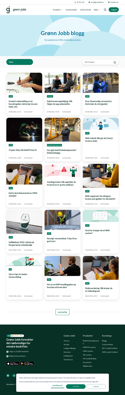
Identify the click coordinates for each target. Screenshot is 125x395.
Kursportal (87, 362)
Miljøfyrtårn (87, 366)
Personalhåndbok (89, 358)
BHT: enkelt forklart (109, 348)
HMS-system (88, 351)
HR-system (87, 355)
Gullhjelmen (68, 356)
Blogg (104, 341)
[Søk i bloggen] (114, 62)
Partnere (67, 352)
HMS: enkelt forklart (110, 352)
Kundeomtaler (71, 10)
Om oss (66, 341)
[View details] (8, 375)
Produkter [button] (57, 10)
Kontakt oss (68, 359)
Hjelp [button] (96, 10)
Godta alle (76, 386)
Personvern (10, 384)
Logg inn (114, 10)
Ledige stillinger (70, 348)
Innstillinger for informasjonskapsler (57, 386)
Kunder (66, 344)
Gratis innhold (85, 10)
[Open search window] (105, 9)
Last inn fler (62, 312)
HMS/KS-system (89, 347)
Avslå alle (96, 386)
